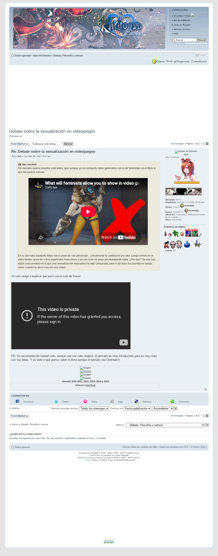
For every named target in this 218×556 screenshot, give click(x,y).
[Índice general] (89, 47)
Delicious (147, 402)
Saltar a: (120, 424)
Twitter (65, 402)
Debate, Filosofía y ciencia (68, 55)
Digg (120, 402)
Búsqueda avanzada (196, 43)
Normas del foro (182, 29)
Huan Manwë (122, 455)
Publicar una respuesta (15, 143)
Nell (19, 156)
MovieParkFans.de (126, 460)
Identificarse (200, 61)
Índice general (23, 55)
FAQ (176, 34)
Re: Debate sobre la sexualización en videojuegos (53, 152)
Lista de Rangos (182, 25)
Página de (193, 143)
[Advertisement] (109, 95)
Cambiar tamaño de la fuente (204, 55)
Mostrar (90, 385)
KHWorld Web (181, 10)
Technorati (184, 402)
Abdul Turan (107, 460)
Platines (160, 61)
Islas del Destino (42, 55)
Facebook (28, 402)
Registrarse (183, 61)
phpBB (94, 453)
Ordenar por (117, 408)
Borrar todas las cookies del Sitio (140, 447)
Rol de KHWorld (182, 20)
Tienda (169, 61)
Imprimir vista (197, 55)
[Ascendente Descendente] (165, 408)
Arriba (205, 389)
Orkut (94, 402)
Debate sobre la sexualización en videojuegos (52, 131)
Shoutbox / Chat (182, 16)
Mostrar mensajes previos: (65, 408)
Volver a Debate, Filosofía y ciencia (30, 424)
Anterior (16, 408)
